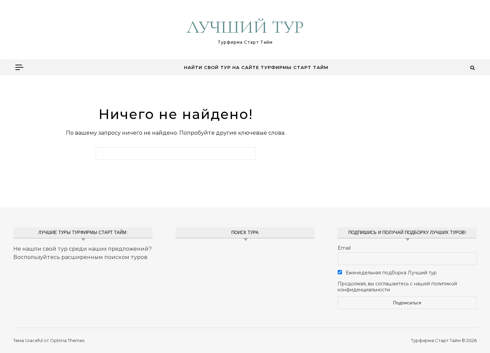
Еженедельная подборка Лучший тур (390, 273)
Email (344, 248)
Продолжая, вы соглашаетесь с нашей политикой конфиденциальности (397, 287)
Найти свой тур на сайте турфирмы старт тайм (256, 67)
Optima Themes (67, 340)
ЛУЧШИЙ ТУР (245, 27)
